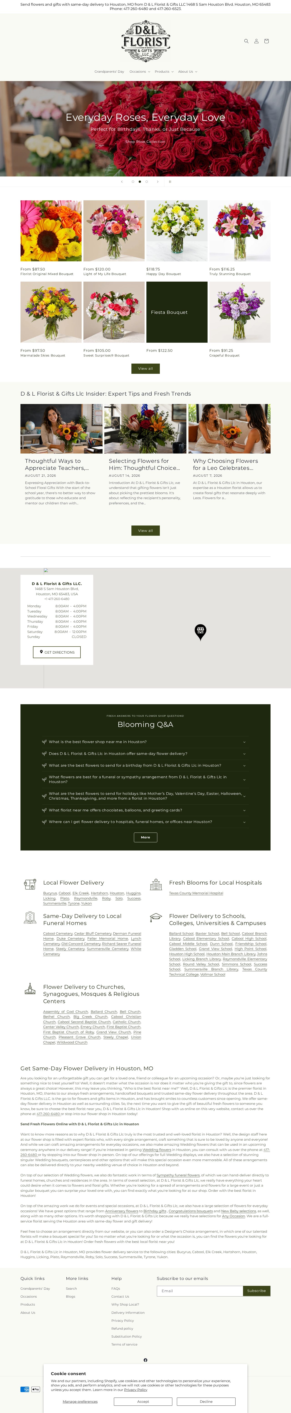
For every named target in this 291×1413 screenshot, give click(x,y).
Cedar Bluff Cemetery (92, 933)
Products (27, 1304)
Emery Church (92, 1027)
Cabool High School (249, 938)
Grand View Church (113, 1032)
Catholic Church (126, 1022)
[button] (139, 71)
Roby (106, 898)
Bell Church (130, 1011)
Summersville (54, 903)
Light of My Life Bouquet (104, 274)
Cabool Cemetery (58, 933)
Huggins (133, 893)
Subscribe (256, 1291)
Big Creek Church (90, 1016)
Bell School (230, 933)
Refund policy (122, 1328)
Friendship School (250, 944)
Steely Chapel (115, 1037)
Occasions (28, 1296)
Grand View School (215, 949)
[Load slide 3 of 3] (146, 181)
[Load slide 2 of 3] (139, 181)
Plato (64, 898)
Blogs (70, 1296)
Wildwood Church (72, 1042)
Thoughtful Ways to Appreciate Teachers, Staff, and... (55, 464)
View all (145, 368)
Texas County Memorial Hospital (196, 893)
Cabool (64, 893)
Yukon (86, 903)
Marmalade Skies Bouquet (42, 355)
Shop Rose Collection (145, 141)
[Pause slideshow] (169, 182)
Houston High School (187, 954)
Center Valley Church (61, 1027)
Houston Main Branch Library (231, 954)
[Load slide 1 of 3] (133, 181)
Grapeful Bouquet (224, 355)
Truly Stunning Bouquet (230, 274)
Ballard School (181, 933)
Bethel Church (56, 1016)
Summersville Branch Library (211, 969)
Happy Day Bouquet (163, 274)
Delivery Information (128, 1313)
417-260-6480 (49, 1114)
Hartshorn (99, 893)
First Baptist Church (123, 1027)
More (145, 837)
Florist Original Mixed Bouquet (47, 274)
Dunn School (221, 944)
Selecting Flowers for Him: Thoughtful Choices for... (144, 464)
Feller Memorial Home (107, 938)
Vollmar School (212, 974)
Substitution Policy (126, 1336)
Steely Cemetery (70, 949)
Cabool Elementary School (206, 938)
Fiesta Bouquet (169, 312)
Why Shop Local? (125, 1304)
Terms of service (124, 1344)
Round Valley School (201, 964)
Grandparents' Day (35, 1289)
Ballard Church (104, 1011)
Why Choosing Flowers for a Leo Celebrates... (225, 464)
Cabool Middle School (188, 944)
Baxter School (207, 933)
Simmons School (236, 964)
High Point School (250, 949)
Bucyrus (50, 893)
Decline (206, 1401)
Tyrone (74, 903)
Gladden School (183, 949)
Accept (143, 1401)
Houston (117, 893)
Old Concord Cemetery (80, 944)
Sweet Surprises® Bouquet (106, 355)
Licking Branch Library (201, 959)
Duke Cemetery (71, 938)
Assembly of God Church (65, 1011)
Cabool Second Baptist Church (84, 1022)
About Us (27, 1313)
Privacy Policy (135, 1390)
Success (133, 898)
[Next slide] (158, 182)
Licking (49, 898)
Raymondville (85, 898)
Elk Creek (81, 893)
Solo (119, 898)
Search (71, 1289)
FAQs (115, 1289)
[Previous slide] (122, 182)
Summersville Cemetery (107, 949)
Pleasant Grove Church (79, 1037)
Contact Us (120, 1296)
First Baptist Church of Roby (68, 1032)
